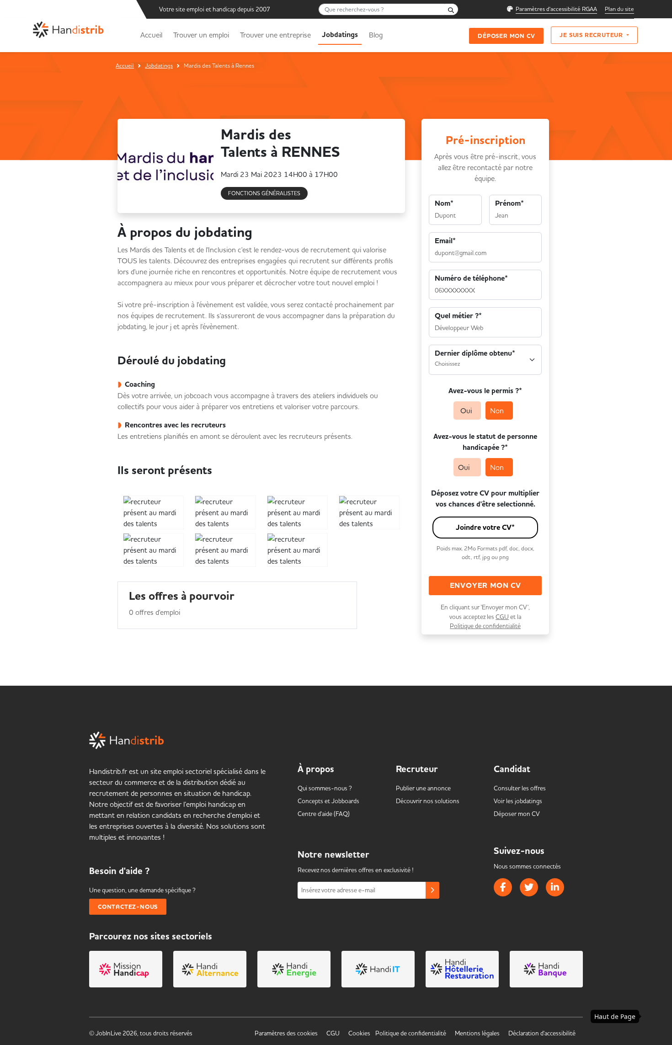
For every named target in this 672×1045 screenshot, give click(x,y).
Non (497, 410)
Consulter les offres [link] (520, 788)
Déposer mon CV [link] (517, 813)
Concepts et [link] (328, 801)
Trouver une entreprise (275, 34)
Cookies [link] (359, 1033)
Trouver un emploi (201, 34)
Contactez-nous (128, 907)
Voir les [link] (518, 801)
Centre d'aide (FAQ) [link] (324, 813)
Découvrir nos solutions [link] (427, 801)
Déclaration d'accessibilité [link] (542, 1033)
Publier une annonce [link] (423, 788)
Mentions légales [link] (477, 1033)
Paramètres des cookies (286, 1033)
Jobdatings (159, 65)
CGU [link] (333, 1033)
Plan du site (619, 8)
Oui (466, 410)
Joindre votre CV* (485, 527)
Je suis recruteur (592, 35)
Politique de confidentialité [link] (410, 1033)
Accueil (151, 34)
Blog (376, 34)
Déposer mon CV (506, 36)
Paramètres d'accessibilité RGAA (556, 8)
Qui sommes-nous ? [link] (325, 788)
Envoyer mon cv (485, 586)
